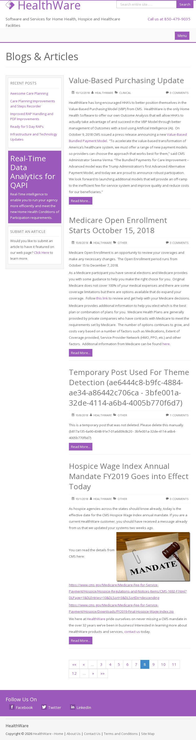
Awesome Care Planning (29, 93)
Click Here (41, 252)
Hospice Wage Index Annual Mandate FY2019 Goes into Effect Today (129, 476)
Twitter (54, 707)
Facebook (24, 707)
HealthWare (96, 619)
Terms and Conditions (121, 733)
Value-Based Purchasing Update (126, 80)
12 (74, 673)
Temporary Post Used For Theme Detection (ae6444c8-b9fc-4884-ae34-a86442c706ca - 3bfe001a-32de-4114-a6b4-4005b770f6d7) (129, 387)
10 (163, 664)
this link (102, 298)
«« (74, 664)
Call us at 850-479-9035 (169, 18)
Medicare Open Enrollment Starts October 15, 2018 (118, 225)
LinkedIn (84, 707)
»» (103, 673)
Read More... (80, 200)
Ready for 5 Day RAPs (27, 126)
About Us (74, 733)
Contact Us (92, 733)
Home (58, 733)
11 (174, 664)
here (166, 344)
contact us (132, 631)
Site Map (148, 733)
